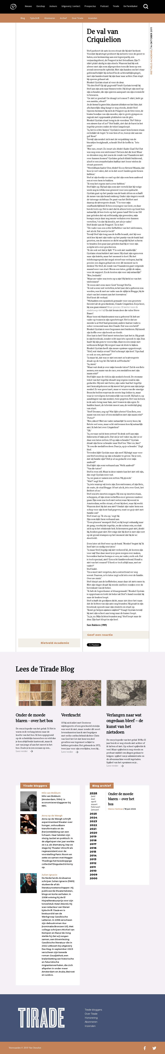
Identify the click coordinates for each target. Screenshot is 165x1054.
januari (95, 810)
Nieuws (28, 6)
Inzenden (92, 18)
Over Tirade (77, 18)
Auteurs (53, 6)
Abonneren (49, 18)
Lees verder (22, 751)
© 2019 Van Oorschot (31, 1048)
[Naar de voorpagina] (11, 6)
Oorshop (40, 6)
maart (94, 804)
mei (93, 799)
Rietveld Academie (151, 62)
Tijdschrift (34, 18)
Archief (63, 18)
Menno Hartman (115, 809)
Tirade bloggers (93, 1009)
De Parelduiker (131, 6)
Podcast (104, 6)
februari (95, 807)
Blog (23, 18)
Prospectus (90, 6)
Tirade (116, 6)
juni (93, 796)
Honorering (91, 1017)
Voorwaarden (15, 1048)
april (93, 802)
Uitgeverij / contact (71, 6)
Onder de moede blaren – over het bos (121, 799)
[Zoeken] (146, 6)
